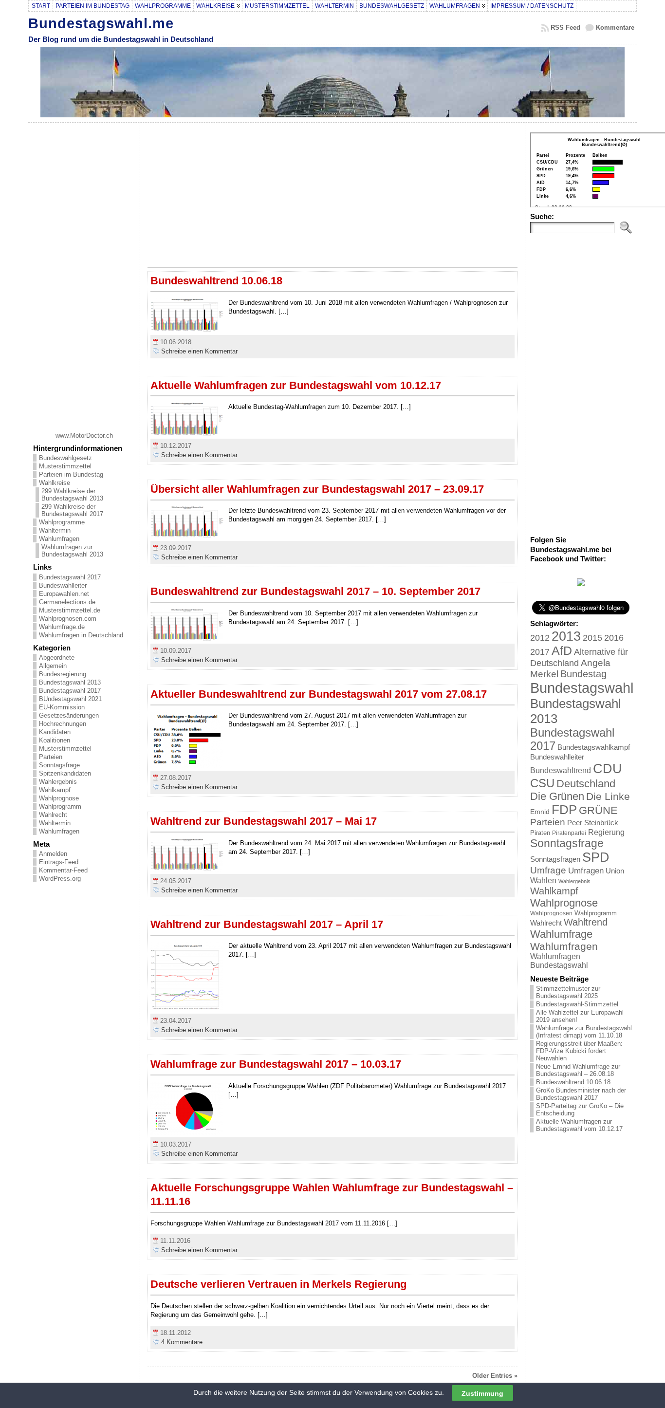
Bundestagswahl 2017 (70, 577)
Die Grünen (557, 796)
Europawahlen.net (64, 593)
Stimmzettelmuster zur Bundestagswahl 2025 (568, 992)
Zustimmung (482, 1393)
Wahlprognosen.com (67, 618)
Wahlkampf (55, 790)
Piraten (540, 832)
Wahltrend (586, 922)
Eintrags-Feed (58, 862)
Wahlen (543, 880)
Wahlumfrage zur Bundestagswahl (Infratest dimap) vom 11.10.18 (584, 1031)
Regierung (606, 832)
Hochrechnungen (62, 723)
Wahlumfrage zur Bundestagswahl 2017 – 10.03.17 (275, 1064)
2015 (592, 638)
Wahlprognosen (551, 913)
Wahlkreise (54, 482)
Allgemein (53, 665)
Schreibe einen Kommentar (199, 351)
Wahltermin (55, 530)
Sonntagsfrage (59, 765)
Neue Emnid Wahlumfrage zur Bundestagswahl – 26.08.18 (578, 1070)
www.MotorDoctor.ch (84, 435)
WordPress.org (60, 878)
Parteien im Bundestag (71, 474)
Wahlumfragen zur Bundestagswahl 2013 (72, 550)
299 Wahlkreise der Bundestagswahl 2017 (72, 510)
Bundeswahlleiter (63, 585)
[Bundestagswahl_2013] (581, 584)
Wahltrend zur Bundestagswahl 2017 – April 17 (266, 924)
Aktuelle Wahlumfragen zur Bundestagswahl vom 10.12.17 (295, 385)
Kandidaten (55, 732)
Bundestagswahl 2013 (70, 682)
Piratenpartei (569, 833)
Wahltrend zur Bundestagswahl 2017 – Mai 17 (263, 821)
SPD (596, 857)
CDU (607, 768)
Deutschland (585, 784)
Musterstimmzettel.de (69, 610)
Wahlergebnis (58, 781)
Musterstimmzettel (65, 466)
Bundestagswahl (581, 688)
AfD (562, 650)
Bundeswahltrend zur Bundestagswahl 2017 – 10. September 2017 (315, 591)
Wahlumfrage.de (62, 626)
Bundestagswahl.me (101, 23)
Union (615, 871)
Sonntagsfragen (555, 859)
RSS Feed (565, 27)
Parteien (50, 756)
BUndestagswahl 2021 (70, 699)
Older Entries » (494, 1375)
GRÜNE (598, 810)
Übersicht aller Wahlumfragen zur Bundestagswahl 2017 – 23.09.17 (317, 489)
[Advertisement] (84, 274)
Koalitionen (54, 740)
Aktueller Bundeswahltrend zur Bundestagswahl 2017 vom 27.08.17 (318, 694)
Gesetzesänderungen (69, 715)
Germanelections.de (67, 602)
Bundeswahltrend (560, 770)
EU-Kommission (62, 707)
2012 (540, 638)
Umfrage (548, 870)
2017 (540, 652)
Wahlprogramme (62, 522)
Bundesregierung (62, 674)
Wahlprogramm (60, 806)
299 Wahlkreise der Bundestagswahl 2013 (72, 494)
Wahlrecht (53, 814)
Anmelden (53, 853)
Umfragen (586, 870)
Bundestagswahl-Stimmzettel (577, 1004)
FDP (564, 809)
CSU (542, 783)
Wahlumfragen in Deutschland (81, 635)
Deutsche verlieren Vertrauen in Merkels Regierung (278, 1284)
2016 (614, 637)
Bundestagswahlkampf (593, 747)
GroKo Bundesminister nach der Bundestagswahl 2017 (581, 1094)
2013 (566, 636)
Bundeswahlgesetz (65, 458)
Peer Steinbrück (592, 822)
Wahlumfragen (59, 538)
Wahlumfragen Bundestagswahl (559, 960)
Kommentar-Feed (63, 870)
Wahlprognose (59, 798)
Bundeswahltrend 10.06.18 (216, 281)
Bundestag (583, 673)
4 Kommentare (182, 1342)
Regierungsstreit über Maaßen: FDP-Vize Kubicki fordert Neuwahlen (579, 1051)
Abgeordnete (56, 657)
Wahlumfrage (561, 934)
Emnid (540, 811)
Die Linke (608, 796)
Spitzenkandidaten (65, 773)
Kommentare (615, 27)
